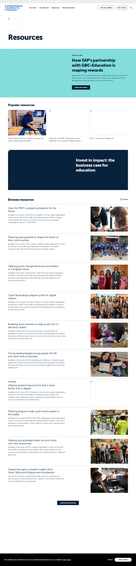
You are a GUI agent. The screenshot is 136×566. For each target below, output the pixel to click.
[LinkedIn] (10, 551)
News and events (68, 8)
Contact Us (12, 530)
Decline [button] (110, 560)
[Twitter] (15, 551)
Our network (44, 8)
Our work (32, 8)
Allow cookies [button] (123, 560)
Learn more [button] (66, 560)
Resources (55, 8)
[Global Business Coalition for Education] (13, 8)
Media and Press (14, 533)
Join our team (13, 536)
